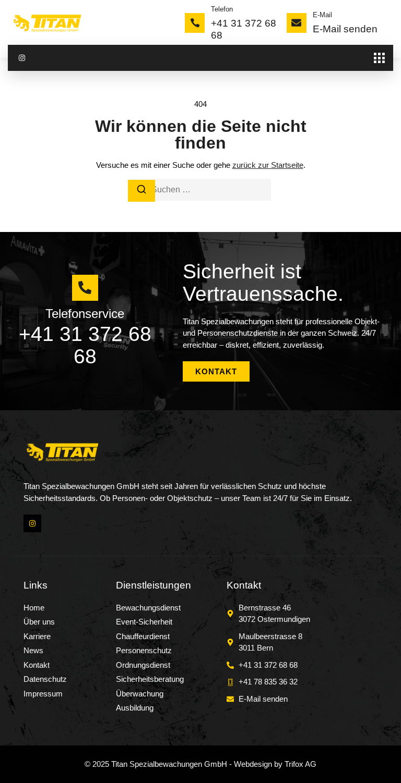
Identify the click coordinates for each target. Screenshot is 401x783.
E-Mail (322, 15)
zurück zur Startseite (267, 165)
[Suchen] (141, 191)
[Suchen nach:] (200, 190)
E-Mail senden (345, 28)
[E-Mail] (296, 23)
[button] (379, 58)
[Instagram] (22, 58)
